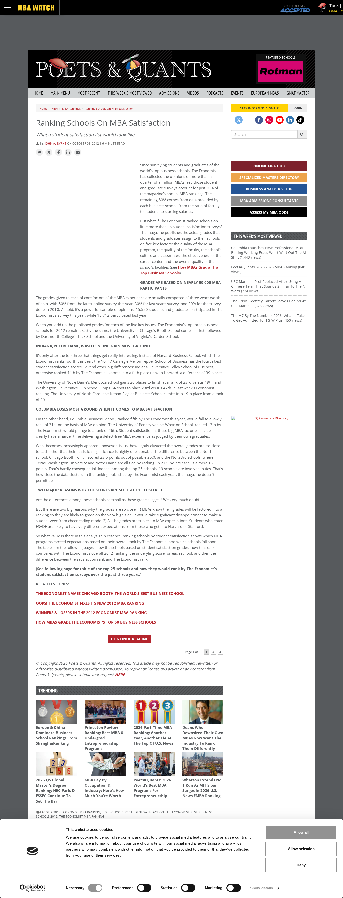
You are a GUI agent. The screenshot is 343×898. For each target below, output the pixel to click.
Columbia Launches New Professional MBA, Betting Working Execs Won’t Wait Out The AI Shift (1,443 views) (268, 252)
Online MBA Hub (269, 166)
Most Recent (88, 93)
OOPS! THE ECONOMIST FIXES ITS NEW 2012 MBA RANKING (90, 603)
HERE (120, 674)
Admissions (169, 93)
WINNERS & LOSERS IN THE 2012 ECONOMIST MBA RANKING (91, 612)
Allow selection (301, 849)
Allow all (301, 832)
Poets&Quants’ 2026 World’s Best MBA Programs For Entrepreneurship (152, 788)
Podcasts (214, 93)
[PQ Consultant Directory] (269, 428)
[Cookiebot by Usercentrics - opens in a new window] (32, 888)
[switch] (144, 888)
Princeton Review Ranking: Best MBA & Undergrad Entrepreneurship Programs (104, 738)
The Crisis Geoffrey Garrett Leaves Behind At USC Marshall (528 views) (268, 303)
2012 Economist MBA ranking (76, 812)
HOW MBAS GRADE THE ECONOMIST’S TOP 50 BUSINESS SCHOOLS (96, 622)
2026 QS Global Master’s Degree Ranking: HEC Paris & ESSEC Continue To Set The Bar (55, 790)
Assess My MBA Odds (269, 212)
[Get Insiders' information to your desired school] (269, 361)
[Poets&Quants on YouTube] (280, 120)
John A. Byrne (55, 143)
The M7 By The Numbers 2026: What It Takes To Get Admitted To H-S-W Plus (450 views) (268, 318)
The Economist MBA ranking (81, 816)
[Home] (123, 67)
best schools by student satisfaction (133, 812)
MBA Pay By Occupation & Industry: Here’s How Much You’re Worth (104, 788)
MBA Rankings (71, 108)
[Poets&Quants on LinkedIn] (290, 120)
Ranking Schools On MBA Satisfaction (109, 108)
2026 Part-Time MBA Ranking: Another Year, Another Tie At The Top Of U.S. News (153, 735)
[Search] (302, 134)
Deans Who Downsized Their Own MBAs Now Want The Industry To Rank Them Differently (202, 738)
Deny (301, 865)
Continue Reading (130, 639)
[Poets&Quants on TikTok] (300, 120)
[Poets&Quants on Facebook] (259, 120)
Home (38, 93)
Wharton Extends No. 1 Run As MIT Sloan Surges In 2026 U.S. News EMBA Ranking (202, 788)
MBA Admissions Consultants (269, 200)
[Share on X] (48, 153)
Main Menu (60, 93)
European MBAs (265, 93)
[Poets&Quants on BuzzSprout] (249, 120)
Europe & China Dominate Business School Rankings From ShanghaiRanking (56, 735)
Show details (261, 888)
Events (237, 93)
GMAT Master (298, 93)
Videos (193, 93)
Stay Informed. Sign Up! (259, 108)
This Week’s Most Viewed (130, 93)
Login (298, 108)
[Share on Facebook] (58, 153)
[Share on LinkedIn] (68, 153)
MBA (55, 108)
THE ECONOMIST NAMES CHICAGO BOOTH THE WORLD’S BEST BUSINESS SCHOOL (110, 593)
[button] (39, 153)
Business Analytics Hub (269, 189)
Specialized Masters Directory (269, 177)
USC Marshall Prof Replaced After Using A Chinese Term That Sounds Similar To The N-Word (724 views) (269, 286)
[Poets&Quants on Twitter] (239, 120)
